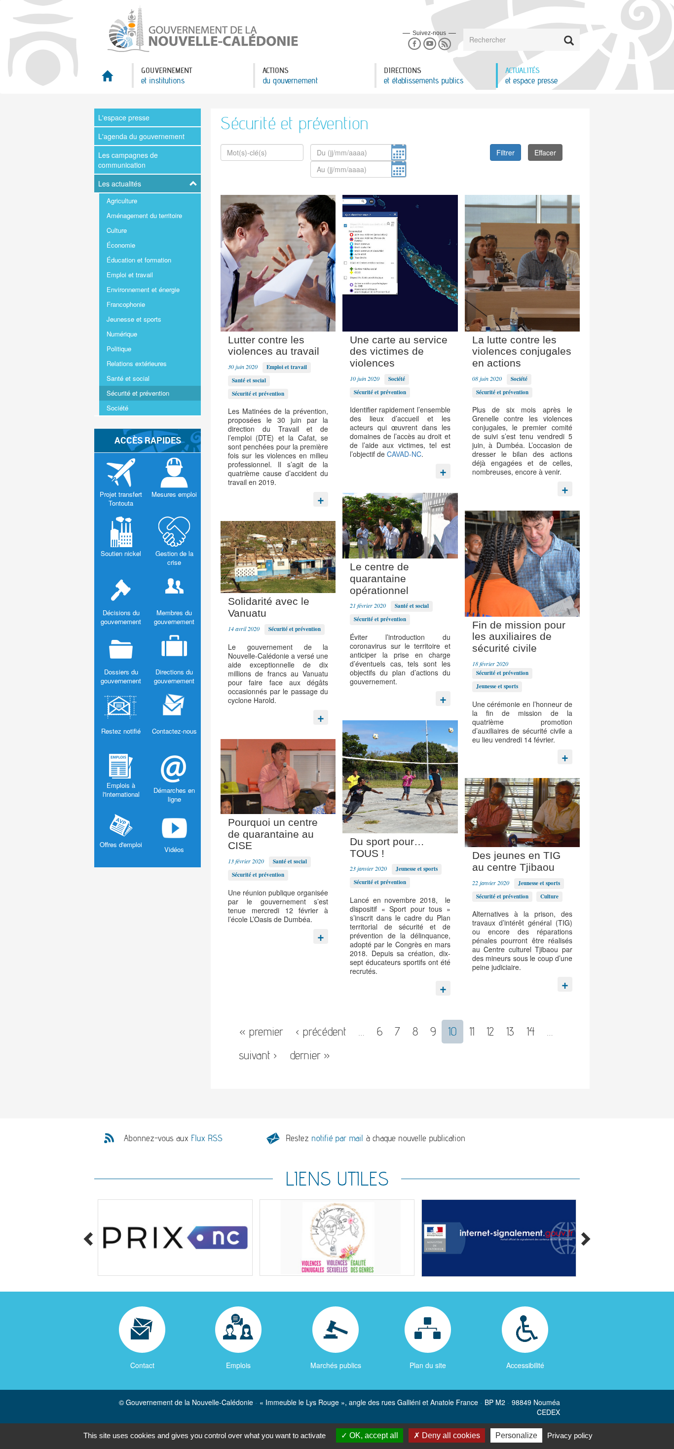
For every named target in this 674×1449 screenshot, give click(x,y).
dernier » (310, 1055)
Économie (121, 245)
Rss (444, 44)
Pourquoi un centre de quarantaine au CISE (273, 834)
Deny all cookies (450, 1435)
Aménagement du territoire (144, 215)
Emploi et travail (130, 274)
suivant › (258, 1055)
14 (530, 1031)
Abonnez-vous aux (173, 1138)
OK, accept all (372, 1435)
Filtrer (505, 152)
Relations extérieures (137, 363)
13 (510, 1031)
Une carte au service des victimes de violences (399, 351)
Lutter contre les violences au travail (273, 345)
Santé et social (128, 378)
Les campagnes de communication (128, 160)
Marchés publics (335, 1365)
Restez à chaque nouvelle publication (375, 1138)
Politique (119, 348)
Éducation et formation (139, 259)
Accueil (113, 79)
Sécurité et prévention (138, 393)
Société (117, 407)
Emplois (238, 1365)
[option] (175, 1237)
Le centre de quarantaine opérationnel (379, 578)
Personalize (516, 1435)
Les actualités (119, 183)
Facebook (414, 44)
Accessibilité (525, 1365)
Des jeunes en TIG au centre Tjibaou (516, 861)
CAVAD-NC (404, 454)
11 (471, 1031)
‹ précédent (321, 1031)
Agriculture (122, 200)
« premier (261, 1031)
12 (490, 1031)
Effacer (545, 152)
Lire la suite (320, 497)
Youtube (429, 44)
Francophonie (126, 304)
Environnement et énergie (143, 289)
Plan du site (428, 1365)
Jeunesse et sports (134, 319)
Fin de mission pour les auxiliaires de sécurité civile (518, 636)
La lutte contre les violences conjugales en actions (521, 351)
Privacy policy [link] (570, 1435)
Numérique (122, 333)
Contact (142, 1365)
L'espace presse (124, 117)
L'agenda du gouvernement (141, 136)
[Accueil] (202, 29)
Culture (117, 230)
